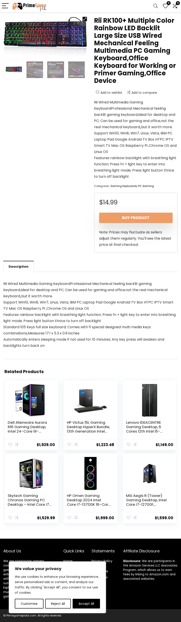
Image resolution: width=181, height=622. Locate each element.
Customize (29, 603)
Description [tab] (18, 266)
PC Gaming (146, 186)
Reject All (58, 603)
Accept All (86, 603)
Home (68, 561)
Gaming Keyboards (123, 186)
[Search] (155, 6)
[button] (85, 19)
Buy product (135, 217)
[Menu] (5, 6)
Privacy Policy (102, 561)
